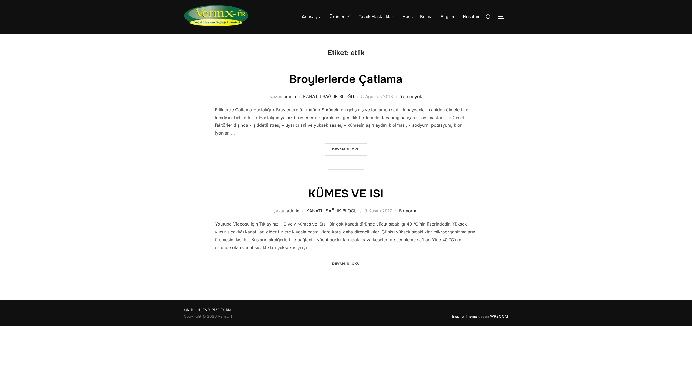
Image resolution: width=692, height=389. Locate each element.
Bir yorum (409, 210)
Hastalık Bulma (417, 16)
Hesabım (471, 16)
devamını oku (349, 149)
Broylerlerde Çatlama (345, 79)
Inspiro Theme (464, 316)
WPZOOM (499, 316)
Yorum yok (411, 96)
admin (290, 96)
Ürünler (337, 16)
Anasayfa (311, 16)
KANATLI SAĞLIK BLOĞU (328, 96)
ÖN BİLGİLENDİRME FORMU (209, 310)
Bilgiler (448, 16)
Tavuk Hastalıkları (376, 16)
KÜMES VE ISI (346, 193)
